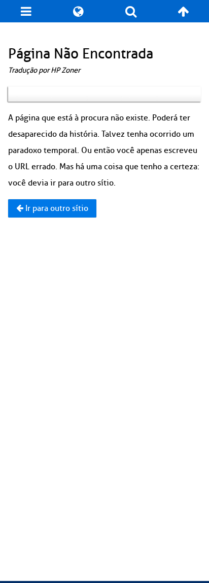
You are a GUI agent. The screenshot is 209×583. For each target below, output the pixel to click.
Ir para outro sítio (55, 208)
